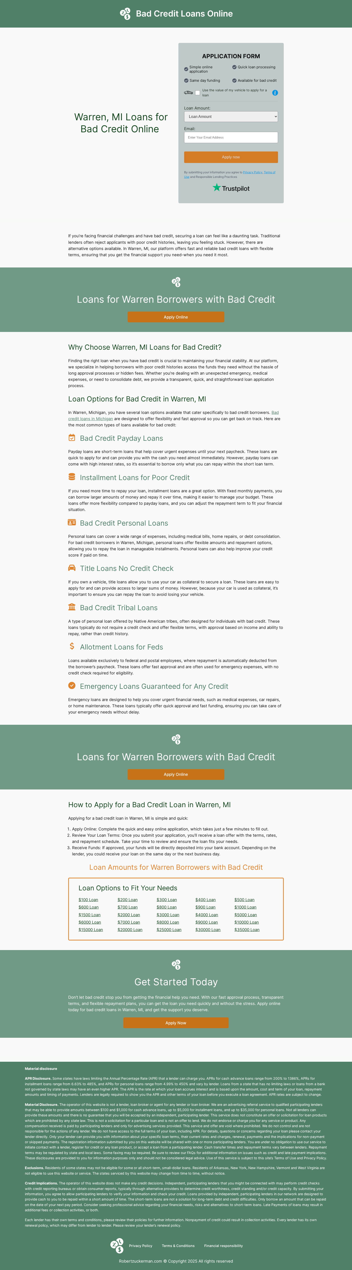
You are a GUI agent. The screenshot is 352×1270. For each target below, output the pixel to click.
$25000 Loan (169, 929)
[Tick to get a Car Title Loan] (275, 93)
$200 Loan (128, 899)
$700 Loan (128, 907)
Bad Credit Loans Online (184, 13)
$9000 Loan (206, 922)
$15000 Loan (91, 929)
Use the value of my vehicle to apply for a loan (234, 92)
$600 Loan (89, 907)
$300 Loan (167, 899)
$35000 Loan (247, 929)
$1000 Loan (245, 907)
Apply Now (175, 1023)
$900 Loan (205, 907)
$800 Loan (167, 907)
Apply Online (176, 317)
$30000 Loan (208, 929)
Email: (189, 128)
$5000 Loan (245, 914)
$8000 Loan (168, 922)
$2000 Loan (129, 914)
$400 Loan (205, 899)
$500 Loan (244, 899)
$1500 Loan (90, 914)
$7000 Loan (129, 922)
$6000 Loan (90, 922)
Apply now (231, 157)
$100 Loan (88, 899)
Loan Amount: (197, 108)
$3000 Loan (168, 914)
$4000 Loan (206, 914)
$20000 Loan (130, 929)
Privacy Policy (252, 172)
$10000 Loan (246, 922)
